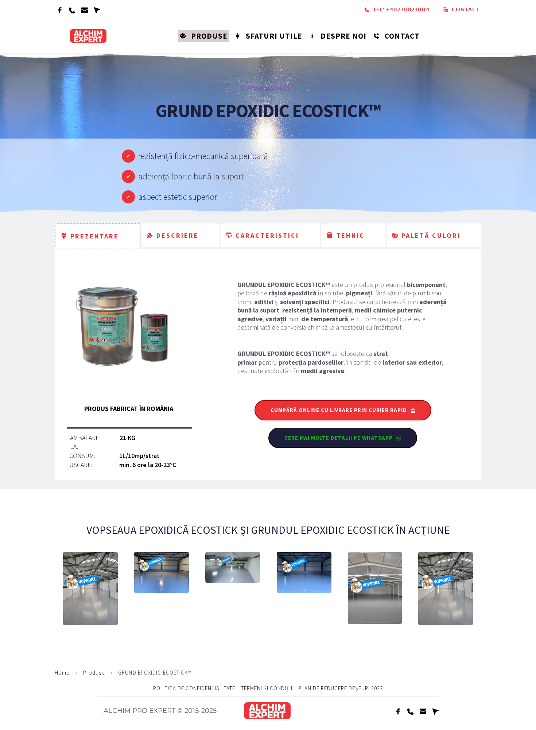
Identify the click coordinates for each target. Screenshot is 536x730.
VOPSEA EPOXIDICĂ (268, 87)
